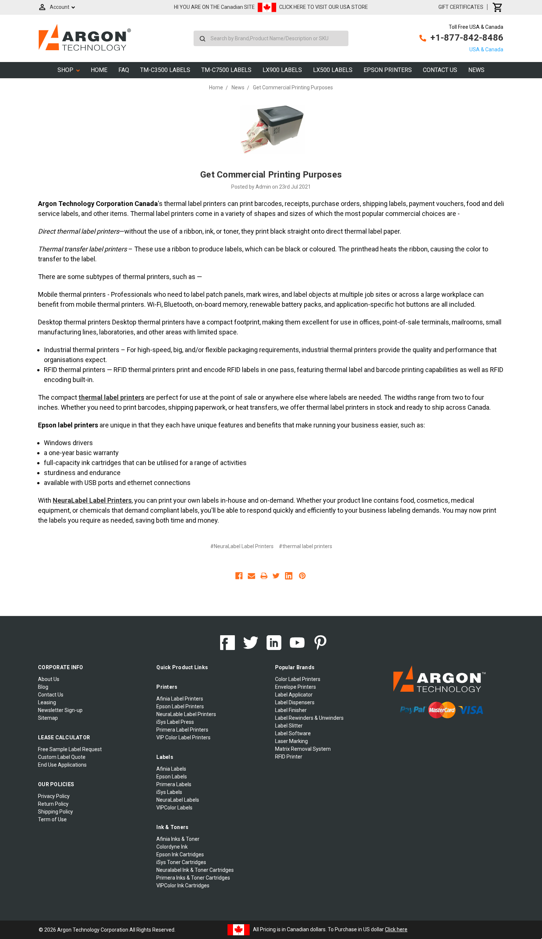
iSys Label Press (175, 722)
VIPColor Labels (174, 808)
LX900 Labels (282, 69)
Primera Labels (173, 784)
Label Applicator (294, 695)
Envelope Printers (295, 687)
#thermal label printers (305, 546)
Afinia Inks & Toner (177, 839)
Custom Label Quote (62, 757)
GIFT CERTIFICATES (460, 7)
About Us (48, 679)
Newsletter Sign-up (60, 710)
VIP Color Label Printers (183, 737)
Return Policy (53, 804)
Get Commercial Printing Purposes (271, 174)
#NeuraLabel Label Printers (242, 546)
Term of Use (52, 819)
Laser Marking (291, 741)
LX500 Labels (332, 69)
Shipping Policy (55, 812)
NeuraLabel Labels (177, 800)
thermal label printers (111, 397)
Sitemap (48, 718)
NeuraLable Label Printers (186, 714)
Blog (43, 687)
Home (99, 69)
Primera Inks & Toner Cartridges (193, 878)
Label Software (293, 733)
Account (60, 7)
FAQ (123, 69)
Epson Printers (388, 69)
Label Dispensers (295, 702)
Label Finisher (291, 710)
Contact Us (440, 69)
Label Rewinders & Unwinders (309, 718)
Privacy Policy (54, 796)
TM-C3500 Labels (165, 69)
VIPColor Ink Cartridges (182, 885)
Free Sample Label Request (70, 749)
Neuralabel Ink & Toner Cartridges (195, 870)
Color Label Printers (297, 679)
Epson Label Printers (180, 706)
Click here (396, 929)
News (476, 69)
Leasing (47, 702)
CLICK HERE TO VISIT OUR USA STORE (323, 7)
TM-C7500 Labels (226, 69)
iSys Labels (169, 792)
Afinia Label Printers (179, 699)
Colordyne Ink (172, 847)
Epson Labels (171, 777)
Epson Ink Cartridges (180, 854)
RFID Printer (288, 757)
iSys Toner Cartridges (181, 862)
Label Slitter (289, 726)
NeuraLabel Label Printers (92, 500)
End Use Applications (62, 765)
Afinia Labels (171, 769)
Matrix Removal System (303, 749)
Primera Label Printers (182, 730)
